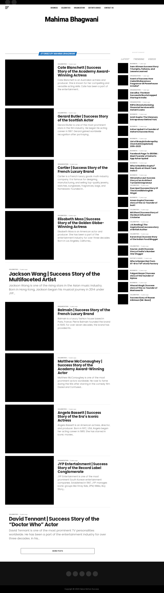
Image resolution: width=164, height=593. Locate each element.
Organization (79, 7)
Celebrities (65, 7)
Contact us (109, 7)
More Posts (57, 551)
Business (54, 7)
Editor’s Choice (94, 7)
